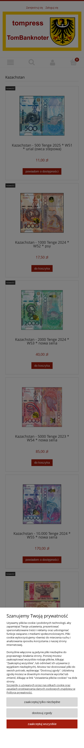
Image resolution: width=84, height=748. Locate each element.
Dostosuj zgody (42, 713)
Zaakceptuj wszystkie (42, 724)
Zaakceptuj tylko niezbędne (42, 702)
